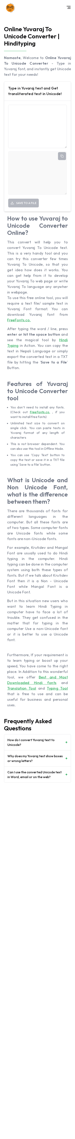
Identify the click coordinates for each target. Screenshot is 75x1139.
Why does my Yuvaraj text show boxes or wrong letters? (37, 758)
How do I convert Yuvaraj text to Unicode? (37, 742)
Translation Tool (21, 688)
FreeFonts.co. (19, 320)
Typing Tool (57, 688)
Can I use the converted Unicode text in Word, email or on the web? (37, 774)
